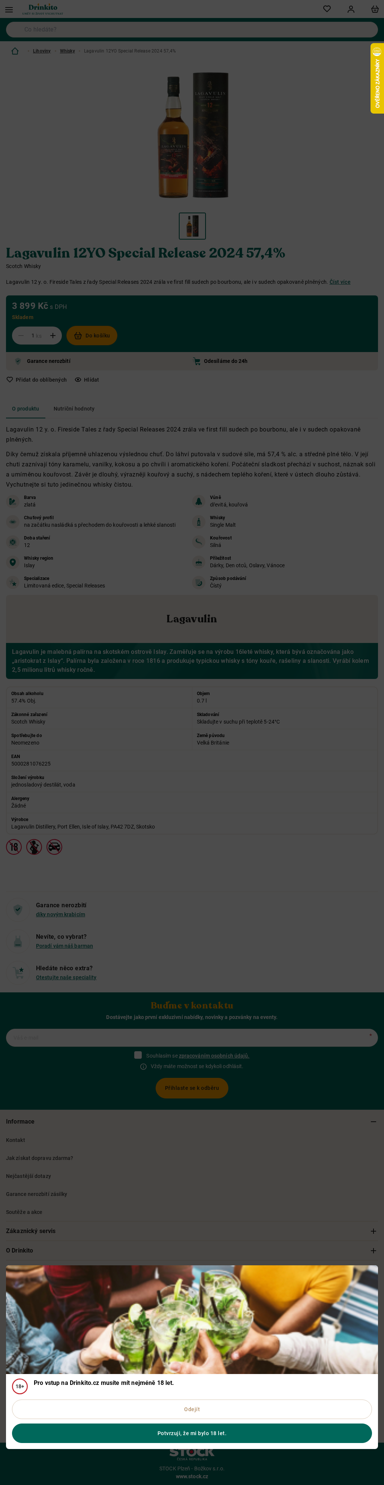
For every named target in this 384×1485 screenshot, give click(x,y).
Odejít (192, 1409)
